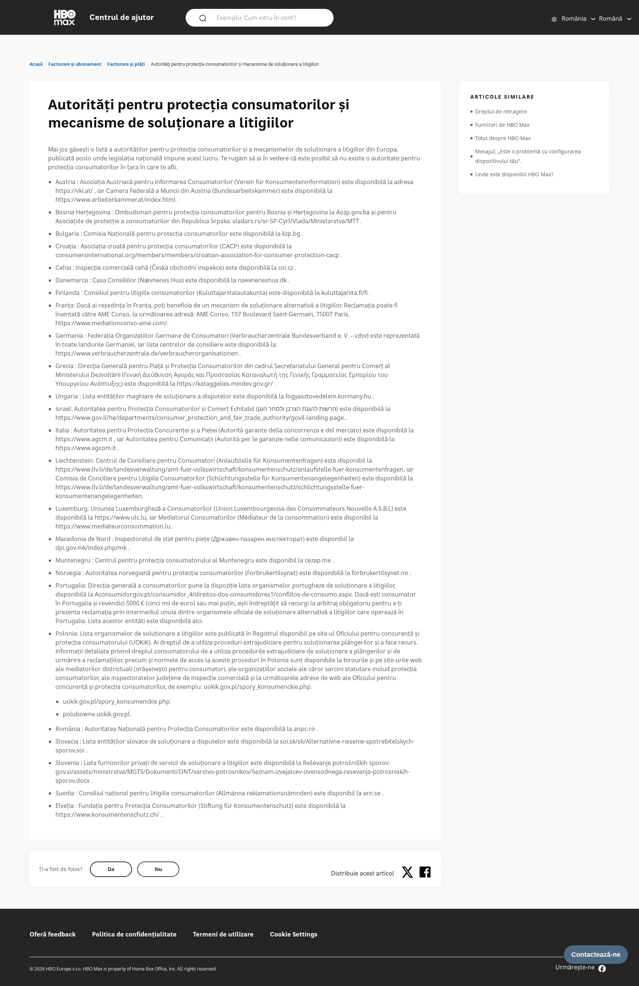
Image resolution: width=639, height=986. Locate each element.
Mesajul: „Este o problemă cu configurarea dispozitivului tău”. (528, 156)
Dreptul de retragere (501, 111)
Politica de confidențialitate (134, 934)
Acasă (36, 64)
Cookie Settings (293, 934)
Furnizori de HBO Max (502, 124)
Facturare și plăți (126, 64)
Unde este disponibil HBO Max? (514, 174)
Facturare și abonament (74, 64)
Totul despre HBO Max (503, 138)
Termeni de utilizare (223, 934)
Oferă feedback (53, 934)
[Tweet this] (409, 873)
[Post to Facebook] (425, 873)
